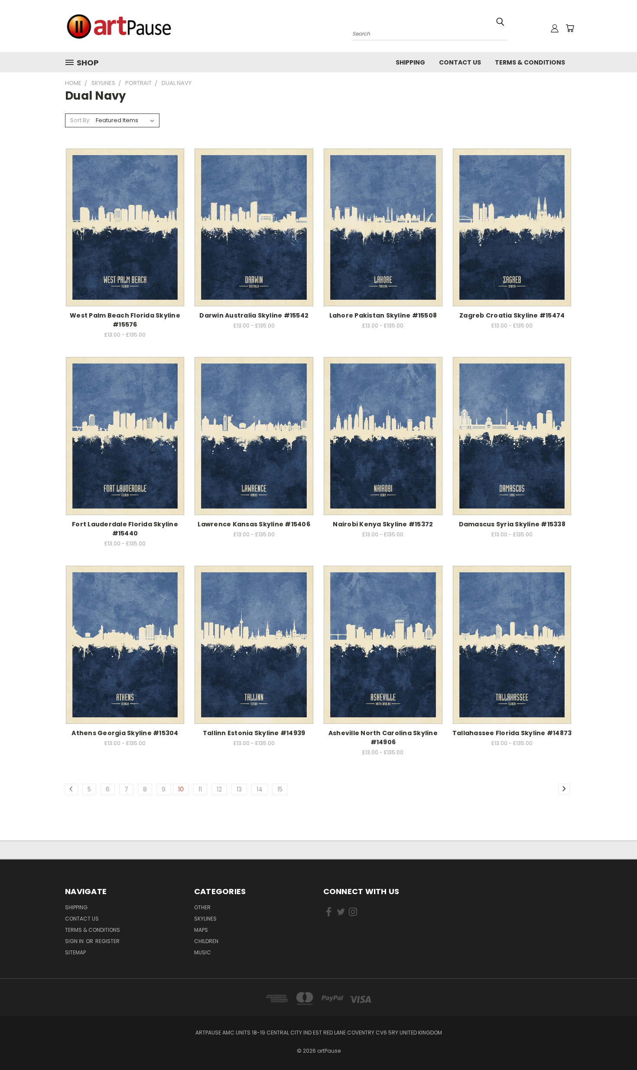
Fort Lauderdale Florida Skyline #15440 (125, 529)
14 (260, 789)
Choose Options (125, 226)
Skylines (205, 918)
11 (200, 789)
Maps (201, 930)
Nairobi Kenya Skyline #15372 (383, 524)
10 (181, 789)
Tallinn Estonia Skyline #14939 (254, 733)
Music (202, 952)
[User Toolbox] (554, 28)
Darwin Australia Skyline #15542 (254, 315)
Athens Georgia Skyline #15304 (125, 733)
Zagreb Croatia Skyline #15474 (512, 315)
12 (219, 789)
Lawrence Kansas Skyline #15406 (254, 524)
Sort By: (80, 120)
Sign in (75, 941)
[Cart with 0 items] (570, 28)
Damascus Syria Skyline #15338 (512, 524)
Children (206, 941)
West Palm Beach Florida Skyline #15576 (125, 320)
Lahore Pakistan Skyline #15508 (383, 315)
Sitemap (75, 952)
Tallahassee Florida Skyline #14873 (512, 733)
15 (280, 789)
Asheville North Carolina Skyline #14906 (383, 737)
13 (239, 789)
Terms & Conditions (530, 62)
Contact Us (460, 62)
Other (202, 907)
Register (107, 941)
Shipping (410, 62)
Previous (614, 1043)
